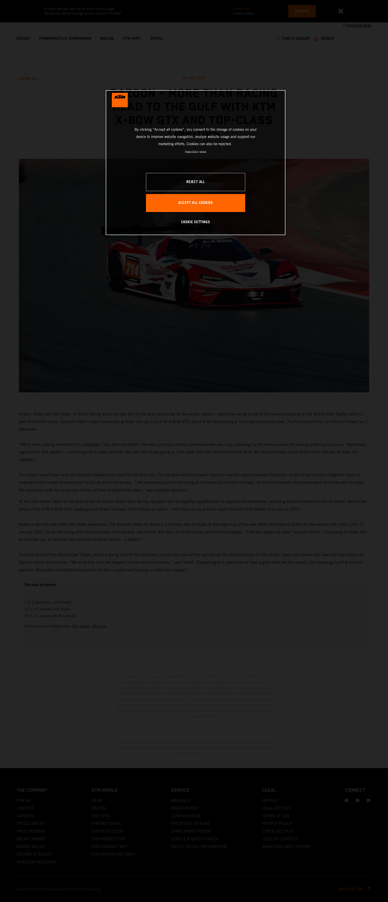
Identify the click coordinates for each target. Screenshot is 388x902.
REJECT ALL (195, 182)
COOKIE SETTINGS (195, 222)
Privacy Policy (191, 151)
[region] (195, 162)
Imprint (202, 151)
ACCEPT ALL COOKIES (195, 202)
